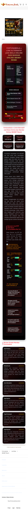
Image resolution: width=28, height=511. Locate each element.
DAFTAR (20, 115)
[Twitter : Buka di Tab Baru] (12, 505)
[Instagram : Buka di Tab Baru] (16, 505)
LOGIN (8, 115)
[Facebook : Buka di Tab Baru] (9, 505)
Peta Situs (18, 508)
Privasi (9, 508)
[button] (20, 4)
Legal (13, 508)
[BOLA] (4, 4)
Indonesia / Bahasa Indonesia (8, 497)
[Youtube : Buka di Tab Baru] (19, 505)
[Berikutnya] (26, 27)
